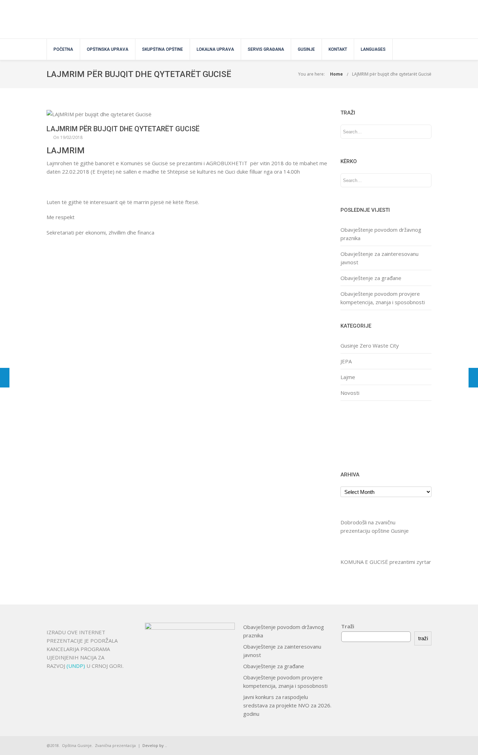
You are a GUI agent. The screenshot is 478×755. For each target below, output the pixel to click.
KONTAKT (338, 49)
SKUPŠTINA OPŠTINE (162, 49)
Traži (347, 626)
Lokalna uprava (215, 49)
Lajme (347, 376)
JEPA (346, 361)
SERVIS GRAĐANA (266, 49)
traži (423, 638)
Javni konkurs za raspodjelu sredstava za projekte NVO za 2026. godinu (287, 705)
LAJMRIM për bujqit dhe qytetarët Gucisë (391, 74)
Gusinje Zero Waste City (369, 345)
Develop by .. (154, 745)
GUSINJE (306, 49)
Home (336, 74)
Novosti (349, 392)
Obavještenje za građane (370, 277)
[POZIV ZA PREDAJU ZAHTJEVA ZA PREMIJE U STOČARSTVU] (473, 377)
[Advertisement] (362, 435)
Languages (373, 49)
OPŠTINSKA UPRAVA (107, 49)
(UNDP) (76, 665)
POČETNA (63, 49)
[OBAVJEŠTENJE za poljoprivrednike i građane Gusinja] (4, 377)
